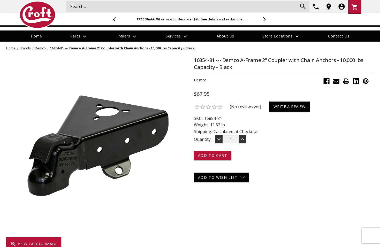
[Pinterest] (366, 81)
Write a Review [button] (289, 106)
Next (263, 19)
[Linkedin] (356, 81)
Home (36, 36)
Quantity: (202, 139)
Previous (116, 19)
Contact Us (338, 36)
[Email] (336, 81)
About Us (225, 36)
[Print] (346, 81)
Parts (79, 36)
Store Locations (281, 36)
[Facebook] (326, 81)
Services (177, 36)
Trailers (127, 36)
